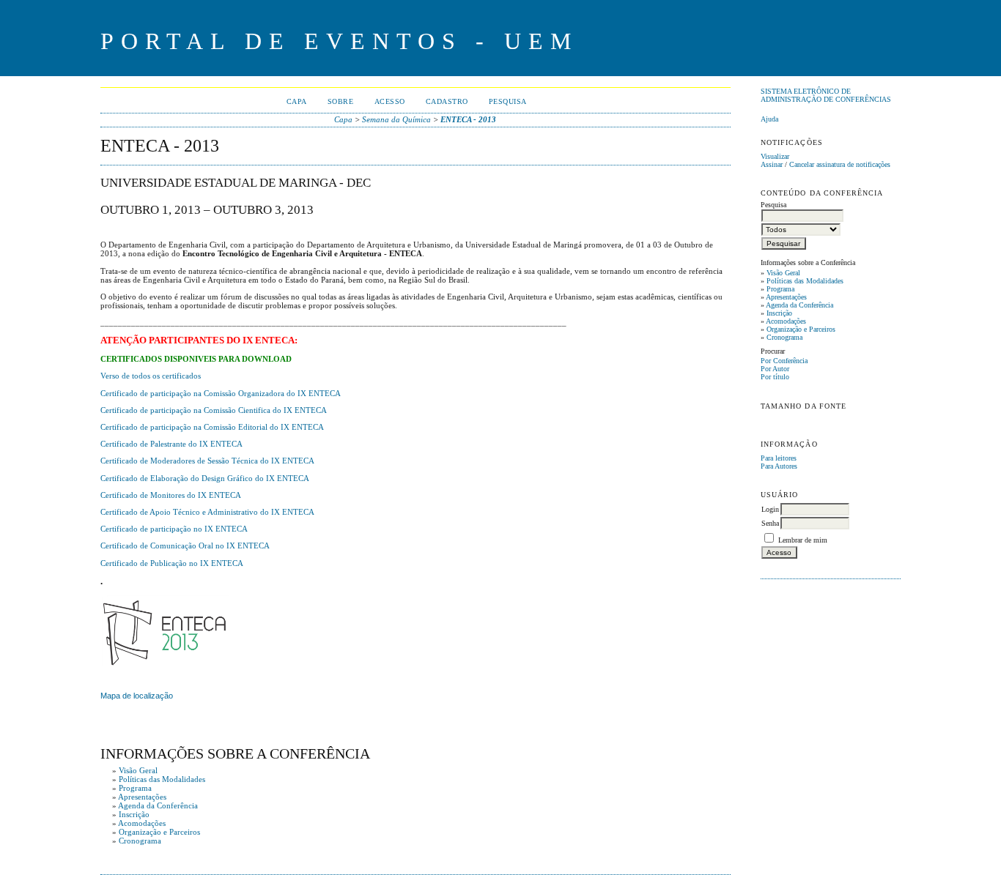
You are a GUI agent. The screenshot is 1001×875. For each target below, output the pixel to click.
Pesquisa (508, 101)
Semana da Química (396, 119)
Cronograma (784, 337)
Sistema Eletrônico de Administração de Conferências (826, 95)
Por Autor (775, 369)
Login (770, 509)
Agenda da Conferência (799, 305)
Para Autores (779, 466)
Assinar (772, 164)
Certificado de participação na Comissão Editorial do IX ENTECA (212, 426)
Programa (780, 289)
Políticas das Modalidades (805, 281)
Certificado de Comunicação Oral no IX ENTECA (185, 545)
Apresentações (786, 297)
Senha (770, 523)
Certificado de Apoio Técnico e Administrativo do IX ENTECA (207, 511)
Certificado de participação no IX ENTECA (174, 528)
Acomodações (786, 321)
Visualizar (775, 156)
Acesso (389, 101)
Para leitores (779, 458)
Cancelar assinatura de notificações (839, 164)
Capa (297, 101)
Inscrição (779, 313)
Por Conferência (784, 361)
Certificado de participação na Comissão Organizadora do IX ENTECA (220, 393)
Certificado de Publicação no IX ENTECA (171, 563)
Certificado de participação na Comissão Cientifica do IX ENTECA (213, 410)
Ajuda (769, 119)
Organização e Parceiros (801, 329)
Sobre (341, 101)
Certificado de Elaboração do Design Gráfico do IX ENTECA (204, 478)
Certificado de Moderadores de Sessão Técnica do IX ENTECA (207, 460)
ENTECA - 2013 (468, 119)
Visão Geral (783, 273)
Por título (775, 377)
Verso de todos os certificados (150, 375)
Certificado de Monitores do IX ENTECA (170, 495)
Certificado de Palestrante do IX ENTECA (171, 443)
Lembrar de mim (802, 540)
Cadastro (447, 101)
